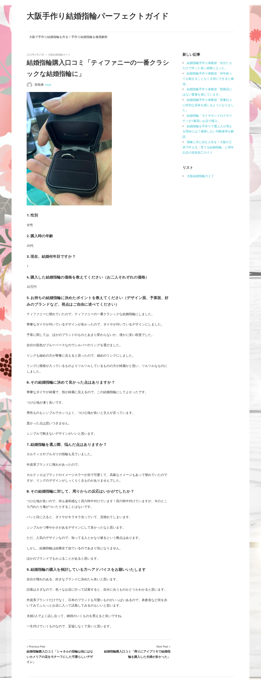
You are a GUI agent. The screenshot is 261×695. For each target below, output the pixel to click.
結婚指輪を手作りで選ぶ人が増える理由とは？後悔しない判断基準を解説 (208, 131)
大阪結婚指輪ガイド (59, 54)
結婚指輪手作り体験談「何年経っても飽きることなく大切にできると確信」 (208, 78)
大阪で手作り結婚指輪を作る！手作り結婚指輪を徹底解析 (68, 37)
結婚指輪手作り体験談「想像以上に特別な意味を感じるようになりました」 (208, 105)
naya (48, 84)
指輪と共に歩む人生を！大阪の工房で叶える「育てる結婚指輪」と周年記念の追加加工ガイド (208, 147)
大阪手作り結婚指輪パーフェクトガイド (98, 16)
